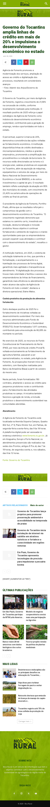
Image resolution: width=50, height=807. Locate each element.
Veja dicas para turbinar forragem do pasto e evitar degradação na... (30, 685)
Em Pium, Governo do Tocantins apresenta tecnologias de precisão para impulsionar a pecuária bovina (31, 558)
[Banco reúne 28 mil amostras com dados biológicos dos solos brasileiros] (13, 632)
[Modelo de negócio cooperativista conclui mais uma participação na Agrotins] (36, 602)
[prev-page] (4, 571)
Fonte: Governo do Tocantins (16, 460)
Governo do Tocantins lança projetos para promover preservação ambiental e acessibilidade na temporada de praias (32, 517)
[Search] (46, 3)
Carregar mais (24, 721)
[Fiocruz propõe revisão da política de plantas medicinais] (36, 632)
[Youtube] (36, 793)
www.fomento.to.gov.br (33, 435)
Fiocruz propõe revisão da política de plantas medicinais (36, 644)
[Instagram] (21, 793)
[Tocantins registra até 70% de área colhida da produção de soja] (9, 711)
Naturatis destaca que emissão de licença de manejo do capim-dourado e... (32, 698)
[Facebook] (13, 62)
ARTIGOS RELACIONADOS (15, 505)
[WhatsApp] (32, 62)
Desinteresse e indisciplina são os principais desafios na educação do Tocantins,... (31, 672)
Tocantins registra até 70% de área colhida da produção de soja (31, 711)
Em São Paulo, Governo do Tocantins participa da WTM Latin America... (13, 614)
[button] (4, 3)
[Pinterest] (26, 62)
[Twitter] (20, 62)
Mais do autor (37, 505)
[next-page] (8, 571)
